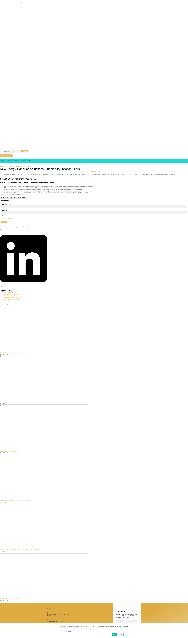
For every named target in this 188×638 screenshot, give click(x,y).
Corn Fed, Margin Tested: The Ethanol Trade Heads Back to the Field (19, 549)
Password (4, 210)
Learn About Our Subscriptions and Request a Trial (17, 227)
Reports (17, 160)
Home (3, 160)
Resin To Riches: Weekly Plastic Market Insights (13, 353)
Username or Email (6, 204)
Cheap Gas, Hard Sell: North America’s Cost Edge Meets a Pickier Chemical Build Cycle (24, 402)
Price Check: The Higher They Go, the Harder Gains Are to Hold (18, 599)
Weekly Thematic (25, 166)
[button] (23, 259)
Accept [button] (114, 634)
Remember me (6, 216)
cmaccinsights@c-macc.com (15, 230)
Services (24, 160)
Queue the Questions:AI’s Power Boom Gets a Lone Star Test (17, 500)
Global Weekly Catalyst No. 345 (9, 451)
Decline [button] (120, 634)
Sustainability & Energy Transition (10, 166)
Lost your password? (7, 219)
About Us (9, 160)
